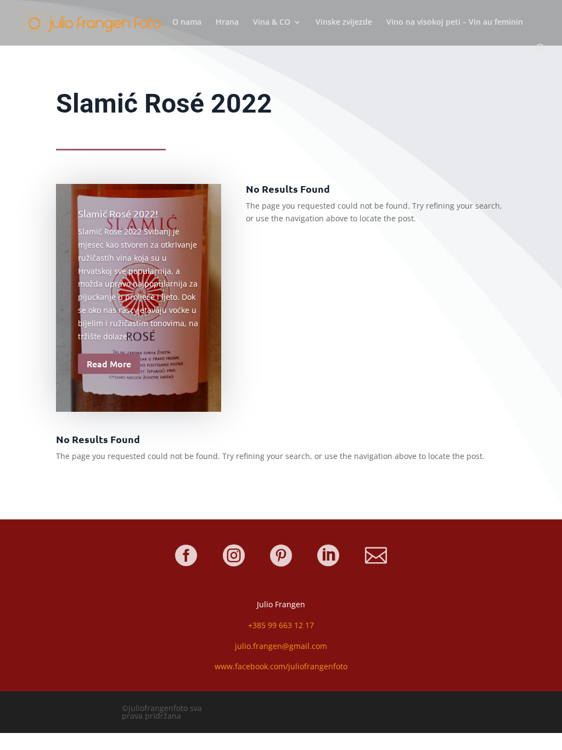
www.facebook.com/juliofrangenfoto (281, 666)
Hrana (227, 22)
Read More (109, 363)
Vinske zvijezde (344, 22)
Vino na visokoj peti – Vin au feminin (454, 22)
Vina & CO (271, 22)
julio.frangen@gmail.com (281, 646)
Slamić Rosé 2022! (118, 213)
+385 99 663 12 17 (281, 625)
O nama (186, 22)
